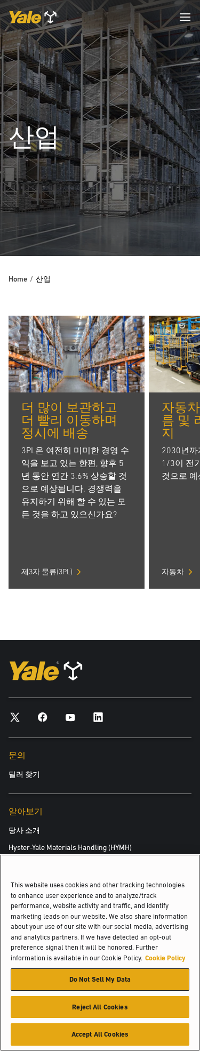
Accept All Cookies (100, 1034)
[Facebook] (42, 717)
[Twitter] (15, 717)
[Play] (167, 223)
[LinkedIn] (98, 717)
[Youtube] (70, 717)
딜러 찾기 (24, 774)
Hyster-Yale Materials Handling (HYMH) (70, 847)
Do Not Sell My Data (100, 979)
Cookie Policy (165, 958)
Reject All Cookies (99, 1007)
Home (18, 279)
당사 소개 (24, 830)
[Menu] (185, 17)
